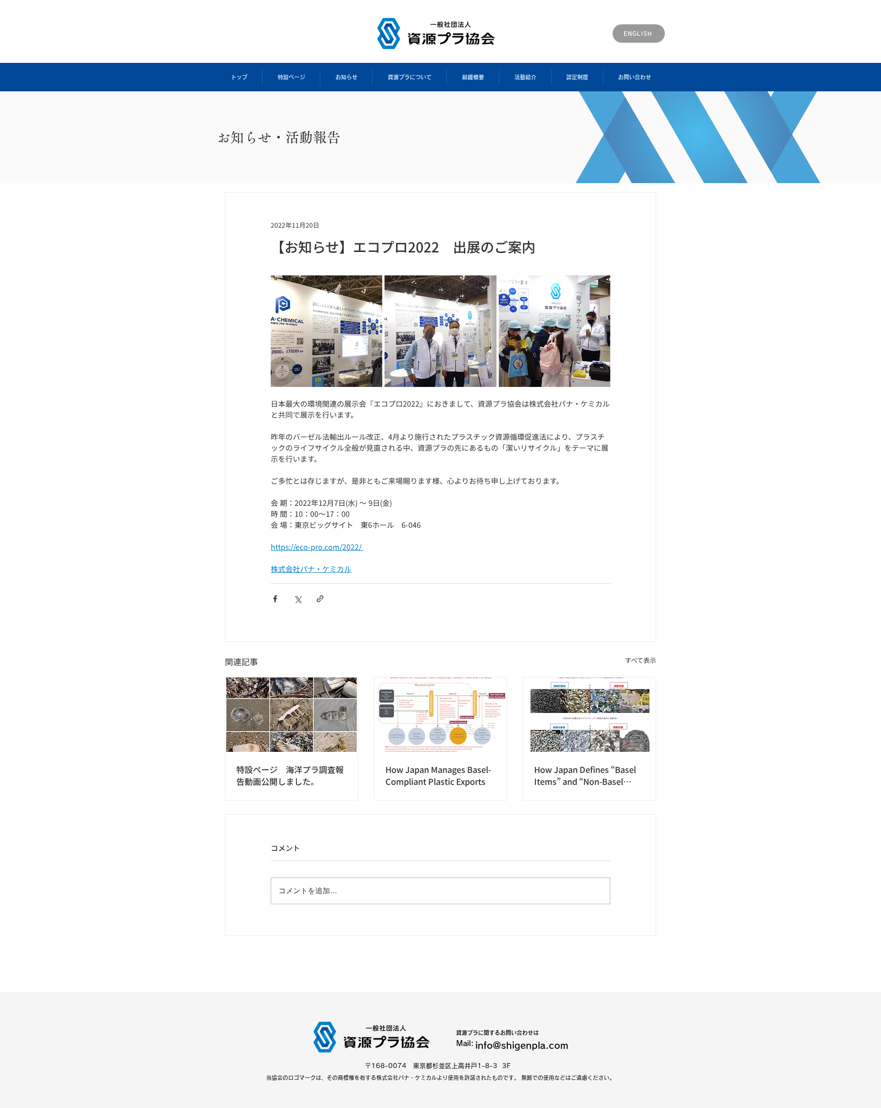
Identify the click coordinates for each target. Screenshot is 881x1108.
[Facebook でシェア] (275, 598)
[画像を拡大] (326, 331)
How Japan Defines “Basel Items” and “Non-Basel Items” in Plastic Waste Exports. (585, 775)
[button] (291, 77)
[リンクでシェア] (320, 598)
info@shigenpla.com (522, 1045)
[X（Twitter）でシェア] (297, 598)
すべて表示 (640, 660)
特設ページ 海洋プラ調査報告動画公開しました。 (290, 775)
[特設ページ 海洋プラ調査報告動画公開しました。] (291, 714)
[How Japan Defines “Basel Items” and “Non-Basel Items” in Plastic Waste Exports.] (589, 714)
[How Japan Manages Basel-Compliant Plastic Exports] (440, 714)
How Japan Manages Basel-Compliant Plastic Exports (438, 775)
